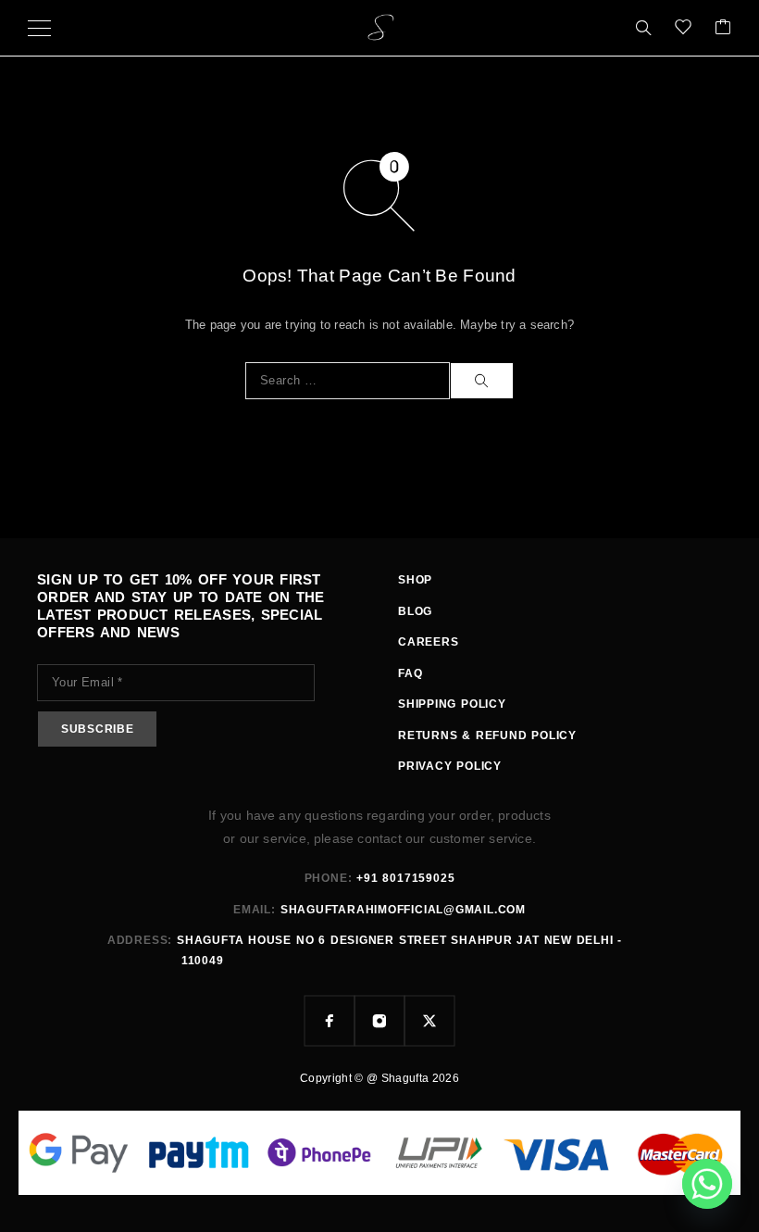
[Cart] (723, 28)
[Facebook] (330, 1021)
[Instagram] (379, 1021)
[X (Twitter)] (429, 1021)
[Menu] (39, 28)
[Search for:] (347, 380)
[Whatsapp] (707, 1184)
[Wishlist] (683, 28)
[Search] (643, 27)
